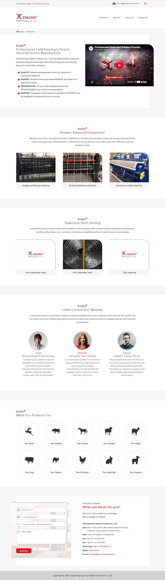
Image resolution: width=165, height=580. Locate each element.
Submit (24, 551)
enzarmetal (94, 550)
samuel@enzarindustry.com (127, 3)
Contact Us (142, 17)
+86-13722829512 (102, 546)
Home (21, 31)
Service (116, 17)
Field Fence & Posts (42, 3)
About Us (129, 17)
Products (103, 17)
